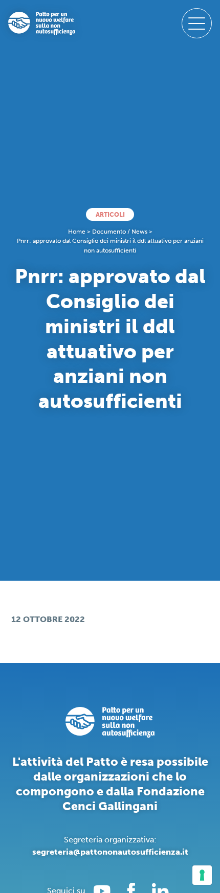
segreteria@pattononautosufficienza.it (110, 852)
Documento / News (119, 231)
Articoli (110, 214)
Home (76, 231)
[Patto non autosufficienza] (41, 23)
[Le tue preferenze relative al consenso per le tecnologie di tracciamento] (202, 875)
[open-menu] (197, 23)
